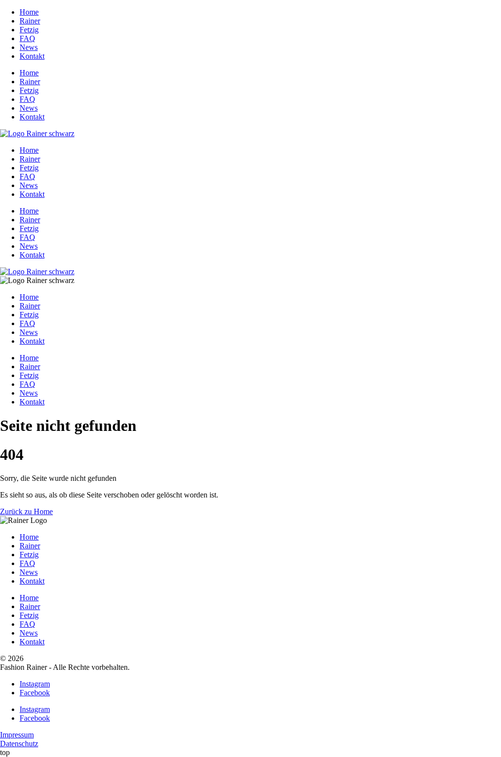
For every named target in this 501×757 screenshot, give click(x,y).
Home (29, 12)
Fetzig (29, 29)
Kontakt (32, 56)
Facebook (35, 692)
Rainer (30, 21)
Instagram (35, 684)
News (29, 47)
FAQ (27, 38)
